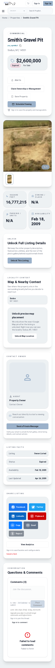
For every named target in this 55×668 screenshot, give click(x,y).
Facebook (20, 507)
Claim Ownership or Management (26, 89)
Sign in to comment (20, 622)
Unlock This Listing (20, 260)
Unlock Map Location (24, 336)
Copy (18, 525)
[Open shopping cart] (28, 3)
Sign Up (48, 3)
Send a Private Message (27, 426)
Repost (19, 533)
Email (33, 525)
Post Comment (37, 604)
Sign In (37, 3)
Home (4, 18)
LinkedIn (20, 516)
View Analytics (27, 544)
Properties (15, 18)
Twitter (39, 507)
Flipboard (39, 516)
